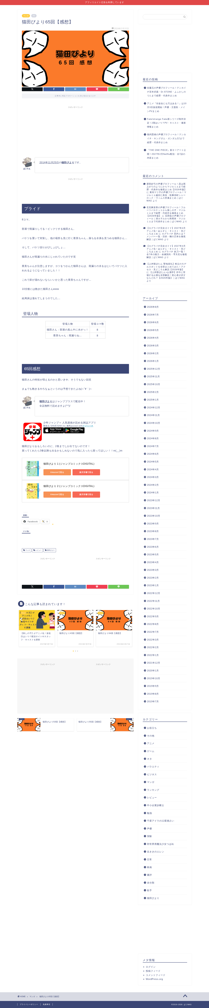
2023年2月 (153, 577)
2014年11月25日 (49, 162)
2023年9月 (153, 523)
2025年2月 (153, 392)
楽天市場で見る (86, 472)
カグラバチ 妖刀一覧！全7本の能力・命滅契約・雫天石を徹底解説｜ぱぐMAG (167, 254)
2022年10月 (153, 608)
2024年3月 (153, 477)
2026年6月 (153, 322)
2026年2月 (153, 353)
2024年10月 (153, 423)
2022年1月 (153, 655)
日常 (149, 859)
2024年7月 (153, 446)
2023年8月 (153, 531)
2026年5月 (153, 330)
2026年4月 (153, 337)
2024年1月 (153, 492)
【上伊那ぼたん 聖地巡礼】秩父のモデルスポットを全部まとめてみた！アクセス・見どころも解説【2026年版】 (166, 267)
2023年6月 (153, 547)
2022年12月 (153, 593)
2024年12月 (153, 407)
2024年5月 (153, 461)
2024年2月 (153, 485)
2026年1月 (153, 361)
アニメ (150, 743)
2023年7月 (153, 539)
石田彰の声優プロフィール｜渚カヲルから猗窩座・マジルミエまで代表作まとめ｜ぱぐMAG (166, 219)
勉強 (149, 813)
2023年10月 (153, 515)
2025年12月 (153, 369)
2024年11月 (153, 415)
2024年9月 (153, 430)
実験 (149, 836)
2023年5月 (153, 554)
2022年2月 (153, 647)
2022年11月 (153, 601)
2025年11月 (153, 376)
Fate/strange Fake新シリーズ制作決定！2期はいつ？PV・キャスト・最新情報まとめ (166, 123)
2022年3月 (153, 639)
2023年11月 (153, 508)
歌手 (149, 890)
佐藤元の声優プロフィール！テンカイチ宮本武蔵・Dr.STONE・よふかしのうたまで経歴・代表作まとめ (166, 92)
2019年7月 (153, 701)
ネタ (149, 758)
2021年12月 (153, 662)
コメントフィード (155, 975)
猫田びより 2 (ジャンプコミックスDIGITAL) (68, 486)
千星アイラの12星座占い (160, 820)
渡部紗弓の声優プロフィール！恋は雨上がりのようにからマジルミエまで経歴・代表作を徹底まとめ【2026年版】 (167, 187)
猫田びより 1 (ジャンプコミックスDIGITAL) (68, 463)
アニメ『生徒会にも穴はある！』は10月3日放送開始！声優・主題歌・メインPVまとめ (167, 107)
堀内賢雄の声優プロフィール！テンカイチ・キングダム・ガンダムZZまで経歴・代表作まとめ (166, 138)
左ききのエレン (155, 851)
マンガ (25, 16)
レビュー (38, 550)
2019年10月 (153, 678)
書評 (149, 875)
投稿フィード (153, 971)
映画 (149, 867)
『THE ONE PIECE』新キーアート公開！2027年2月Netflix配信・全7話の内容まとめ (166, 154)
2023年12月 (153, 500)
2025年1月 (153, 399)
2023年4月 (153, 562)
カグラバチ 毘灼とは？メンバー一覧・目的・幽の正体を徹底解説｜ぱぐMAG (166, 237)
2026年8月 (153, 307)
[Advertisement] (75, 131)
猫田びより (51, 550)
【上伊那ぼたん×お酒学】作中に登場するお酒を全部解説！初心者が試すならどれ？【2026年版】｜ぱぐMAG (166, 275)
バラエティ (153, 766)
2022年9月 (153, 616)
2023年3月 (153, 570)
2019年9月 (153, 686)
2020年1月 (153, 670)
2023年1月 (153, 585)
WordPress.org (154, 979)
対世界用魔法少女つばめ (160, 844)
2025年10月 (153, 384)
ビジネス (152, 774)
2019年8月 (153, 693)
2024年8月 (153, 438)
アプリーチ (88, 426)
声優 (149, 828)
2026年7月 (153, 314)
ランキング (153, 790)
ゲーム (150, 751)
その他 (150, 735)
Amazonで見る (57, 472)
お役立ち (152, 728)
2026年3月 (153, 345)
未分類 (150, 882)
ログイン (151, 966)
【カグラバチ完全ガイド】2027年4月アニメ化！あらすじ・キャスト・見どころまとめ (166, 231)
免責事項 (46, 1004)
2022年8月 (153, 624)
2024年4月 (153, 469)
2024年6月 (153, 454)
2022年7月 (153, 632)
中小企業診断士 (155, 805)
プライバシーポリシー (29, 1004)
